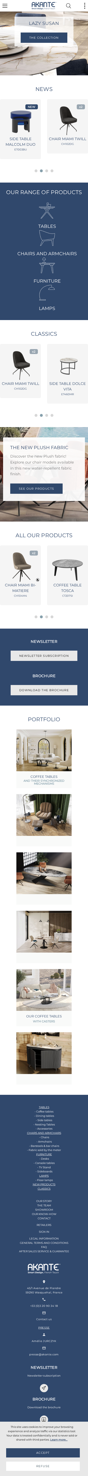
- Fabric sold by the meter (44, 1150)
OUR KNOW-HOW (44, 1214)
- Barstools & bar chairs (44, 1145)
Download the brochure (44, 690)
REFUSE (43, 1466)
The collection (44, 38)
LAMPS (47, 308)
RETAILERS (44, 1225)
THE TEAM (44, 1205)
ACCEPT (43, 1453)
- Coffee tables (44, 1111)
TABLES (47, 226)
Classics (44, 334)
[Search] (68, 6)
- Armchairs (44, 1141)
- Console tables (44, 1163)
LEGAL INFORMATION (44, 1238)
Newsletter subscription (44, 656)
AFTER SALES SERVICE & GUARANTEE (44, 1251)
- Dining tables (44, 1115)
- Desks (44, 1158)
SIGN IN (44, 1231)
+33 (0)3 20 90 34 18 (44, 1305)
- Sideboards (44, 1171)
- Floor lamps (44, 1180)
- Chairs (44, 1137)
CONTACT (44, 1218)
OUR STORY (44, 1201)
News (43, 89)
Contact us (44, 1319)
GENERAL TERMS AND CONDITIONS (44, 1242)
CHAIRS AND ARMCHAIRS (47, 253)
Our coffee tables (44, 1016)
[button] (36, 170)
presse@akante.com (44, 1354)
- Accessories (44, 1128)
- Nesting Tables (44, 1124)
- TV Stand (44, 1167)
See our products (36, 488)
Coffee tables (44, 777)
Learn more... (59, 1439)
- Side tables (44, 1120)
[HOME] (44, 5)
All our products (44, 535)
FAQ (44, 1247)
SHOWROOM (44, 1209)
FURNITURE (47, 281)
